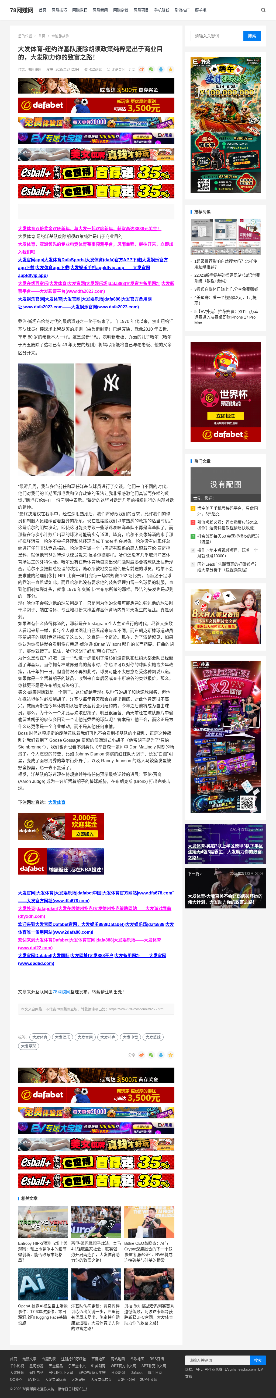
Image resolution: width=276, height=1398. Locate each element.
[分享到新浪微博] (141, 69)
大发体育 (56, 802)
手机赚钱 (161, 10)
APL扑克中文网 (61, 1373)
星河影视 (36, 1366)
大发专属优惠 (55, 1380)
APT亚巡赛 (213, 1369)
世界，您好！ (204, 498)
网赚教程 (79, 10)
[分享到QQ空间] (170, 69)
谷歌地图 (137, 1359)
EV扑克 (34, 1380)
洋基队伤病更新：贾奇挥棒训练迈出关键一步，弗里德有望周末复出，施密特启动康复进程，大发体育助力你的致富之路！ (95, 1317)
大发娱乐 (62, 1037)
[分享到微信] (151, 69)
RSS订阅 (157, 1359)
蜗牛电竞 (36, 1373)
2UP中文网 (148, 1380)
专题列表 (49, 1359)
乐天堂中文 (77, 1366)
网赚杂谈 (120, 10)
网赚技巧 (59, 10)
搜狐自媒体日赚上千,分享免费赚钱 (227, 289)
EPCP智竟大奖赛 (92, 1373)
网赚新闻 (100, 10)
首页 (42, 10)
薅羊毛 (200, 10)
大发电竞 (130, 1037)
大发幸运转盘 (101, 1380)
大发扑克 (107, 1037)
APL (199, 1369)
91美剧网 (98, 1366)
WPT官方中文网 (123, 1366)
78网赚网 (21, 10)
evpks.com (247, 1369)
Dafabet (136, 1373)
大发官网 (85, 1037)
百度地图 (98, 1359)
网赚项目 (141, 10)
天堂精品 (56, 1366)
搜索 (252, 36)
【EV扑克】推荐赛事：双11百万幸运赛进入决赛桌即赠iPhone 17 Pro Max (226, 317)
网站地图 (118, 1359)
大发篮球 (153, 1037)
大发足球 (28, 1046)
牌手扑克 (155, 1373)
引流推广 (182, 10)
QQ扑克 (16, 1380)
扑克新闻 (118, 1373)
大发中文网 (126, 1380)
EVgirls (230, 1369)
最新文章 (29, 1359)
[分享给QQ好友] (161, 69)
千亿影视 (17, 1366)
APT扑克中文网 (154, 1366)
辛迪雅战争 (60, 36)
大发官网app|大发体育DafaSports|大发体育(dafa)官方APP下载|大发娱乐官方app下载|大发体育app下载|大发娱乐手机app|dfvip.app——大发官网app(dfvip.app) (93, 268)
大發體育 (17, 1373)
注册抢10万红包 (73, 1359)
